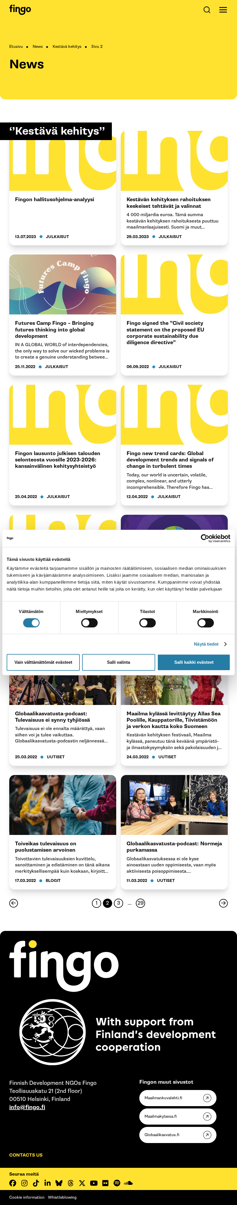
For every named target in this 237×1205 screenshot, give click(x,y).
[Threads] (70, 1183)
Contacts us (25, 1155)
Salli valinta (118, 662)
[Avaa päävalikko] (223, 9)
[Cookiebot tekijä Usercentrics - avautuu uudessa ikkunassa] (205, 538)
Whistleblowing (62, 1197)
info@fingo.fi (27, 1107)
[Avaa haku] (208, 9)
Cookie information (27, 1197)
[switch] (89, 622)
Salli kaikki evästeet (194, 662)
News (38, 46)
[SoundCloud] (128, 1183)
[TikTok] (35, 1183)
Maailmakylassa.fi (161, 1116)
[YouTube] (93, 1183)
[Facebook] (12, 1183)
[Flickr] (105, 1183)
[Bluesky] (58, 1183)
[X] (82, 1183)
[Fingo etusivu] (20, 10)
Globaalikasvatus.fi (162, 1135)
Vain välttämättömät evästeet (43, 662)
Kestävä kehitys (67, 46)
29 (140, 904)
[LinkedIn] (47, 1183)
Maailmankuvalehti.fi (163, 1098)
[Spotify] (116, 1183)
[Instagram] (24, 1183)
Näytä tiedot (206, 644)
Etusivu (16, 46)
